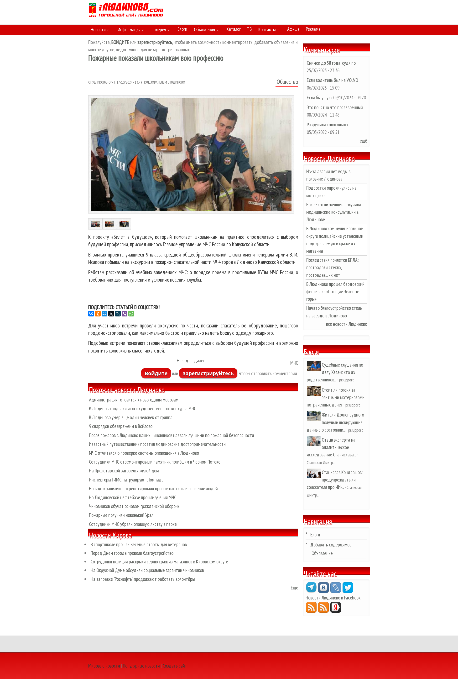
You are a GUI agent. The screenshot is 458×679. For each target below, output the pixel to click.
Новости (97, 30)
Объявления (203, 30)
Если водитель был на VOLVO (332, 80)
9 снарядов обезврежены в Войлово (120, 426)
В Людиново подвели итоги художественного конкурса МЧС (142, 408)
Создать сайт (175, 666)
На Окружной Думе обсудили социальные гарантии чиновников (147, 570)
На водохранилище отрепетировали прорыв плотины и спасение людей (153, 488)
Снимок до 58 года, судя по (331, 63)
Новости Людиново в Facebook (333, 597)
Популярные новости (141, 666)
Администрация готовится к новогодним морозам (133, 399)
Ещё (294, 587)
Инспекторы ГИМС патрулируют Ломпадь (126, 479)
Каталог (233, 29)
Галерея (158, 30)
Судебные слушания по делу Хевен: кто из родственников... (335, 372)
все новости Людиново (346, 324)
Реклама (313, 29)
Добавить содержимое (331, 544)
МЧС (294, 363)
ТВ (249, 29)
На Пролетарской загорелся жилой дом (124, 470)
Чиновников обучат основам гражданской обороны (134, 506)
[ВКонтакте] (91, 313)
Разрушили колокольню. (327, 124)
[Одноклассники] (98, 313)
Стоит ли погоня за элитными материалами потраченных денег (335, 397)
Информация (128, 30)
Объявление (322, 553)
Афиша (293, 29)
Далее (199, 360)
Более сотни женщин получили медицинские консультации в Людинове (333, 212)
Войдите (156, 373)
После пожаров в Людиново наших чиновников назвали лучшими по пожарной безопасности (171, 435)
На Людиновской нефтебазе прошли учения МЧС (133, 497)
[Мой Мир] (104, 313)
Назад (182, 360)
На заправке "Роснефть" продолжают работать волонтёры (143, 579)
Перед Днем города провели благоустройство (132, 553)
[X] (111, 313)
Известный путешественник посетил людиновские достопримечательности (157, 444)
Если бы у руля (320, 97)
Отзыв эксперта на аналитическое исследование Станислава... (331, 447)
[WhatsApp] (131, 313)
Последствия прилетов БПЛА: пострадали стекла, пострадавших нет (332, 267)
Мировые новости (104, 666)
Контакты (266, 30)
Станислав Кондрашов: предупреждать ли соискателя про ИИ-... (335, 479)
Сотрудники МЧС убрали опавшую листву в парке (133, 524)
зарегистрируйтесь (208, 373)
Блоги (182, 29)
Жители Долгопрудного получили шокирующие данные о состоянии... (335, 422)
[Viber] (124, 313)
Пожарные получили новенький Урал (121, 515)
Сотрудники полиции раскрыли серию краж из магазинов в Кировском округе (159, 561)
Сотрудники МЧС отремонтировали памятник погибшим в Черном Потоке (154, 462)
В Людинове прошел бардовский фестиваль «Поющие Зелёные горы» (335, 291)
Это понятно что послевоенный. (335, 107)
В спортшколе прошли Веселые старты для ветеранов (139, 544)
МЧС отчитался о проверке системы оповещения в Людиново (144, 453)
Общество (287, 82)
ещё (363, 141)
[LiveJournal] (118, 313)
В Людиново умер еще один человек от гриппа (130, 417)
